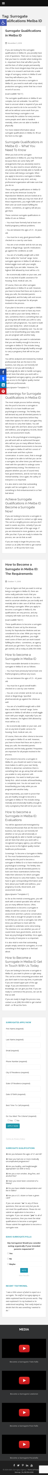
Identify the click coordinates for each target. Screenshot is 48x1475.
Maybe (12, 1264)
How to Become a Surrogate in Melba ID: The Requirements (21, 569)
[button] (3, 22)
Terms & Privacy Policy (15, 1139)
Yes (11, 1253)
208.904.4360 (28, 1472)
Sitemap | (18, 1472)
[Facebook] (3, 372)
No (10, 1259)
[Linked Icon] (3, 385)
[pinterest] (3, 391)
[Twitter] (3, 378)
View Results (24, 1275)
